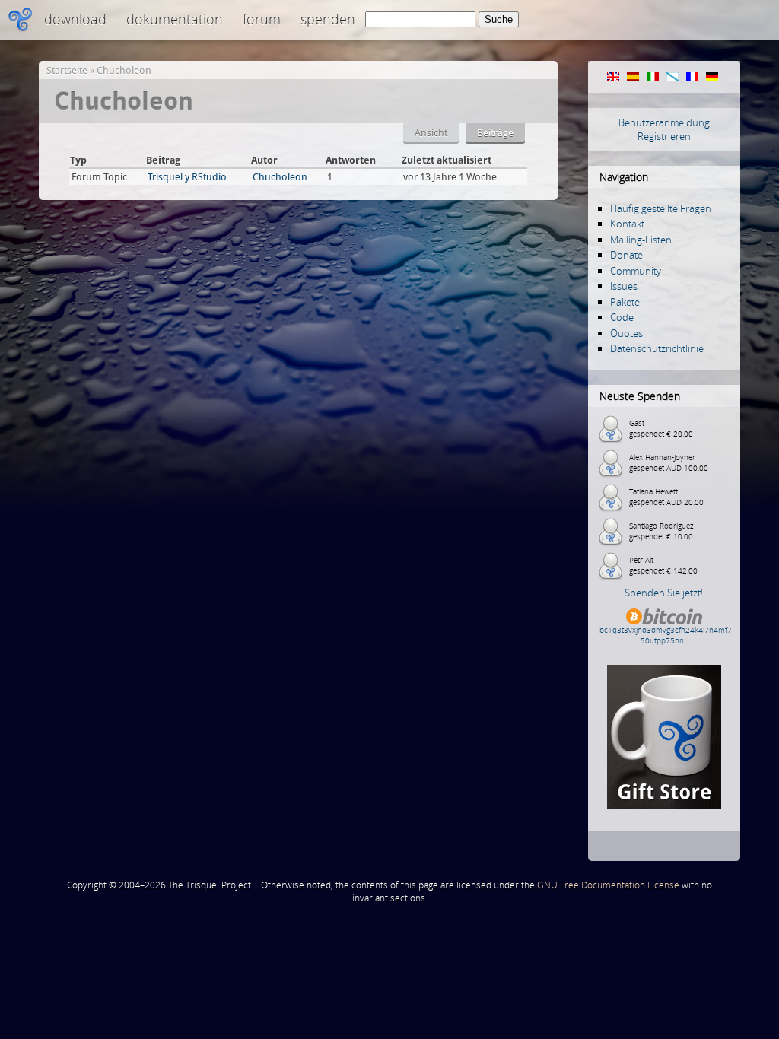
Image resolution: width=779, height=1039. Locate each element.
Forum (262, 19)
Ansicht (431, 132)
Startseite (66, 70)
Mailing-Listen (641, 239)
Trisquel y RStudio (187, 177)
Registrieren (664, 136)
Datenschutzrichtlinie (657, 348)
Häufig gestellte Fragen (660, 208)
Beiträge (495, 132)
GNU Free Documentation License (608, 885)
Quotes (626, 333)
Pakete (625, 302)
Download (75, 19)
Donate (626, 255)
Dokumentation (174, 19)
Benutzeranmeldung (664, 122)
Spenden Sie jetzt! (664, 592)
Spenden (327, 19)
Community (635, 271)
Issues (624, 286)
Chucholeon (124, 70)
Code (622, 317)
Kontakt (627, 223)
